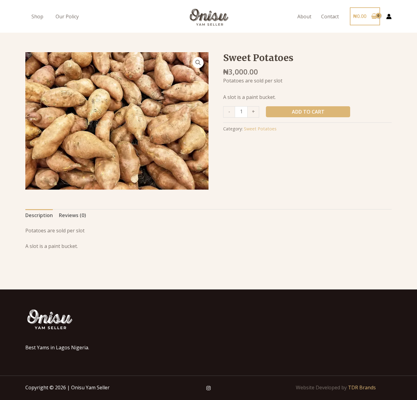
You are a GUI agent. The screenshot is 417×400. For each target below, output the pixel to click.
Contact (330, 16)
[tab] (39, 215)
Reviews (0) (72, 215)
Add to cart (308, 111)
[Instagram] (208, 388)
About (304, 16)
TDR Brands (362, 387)
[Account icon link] (389, 16)
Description (39, 215)
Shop (37, 16)
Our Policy (67, 16)
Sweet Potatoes (260, 129)
